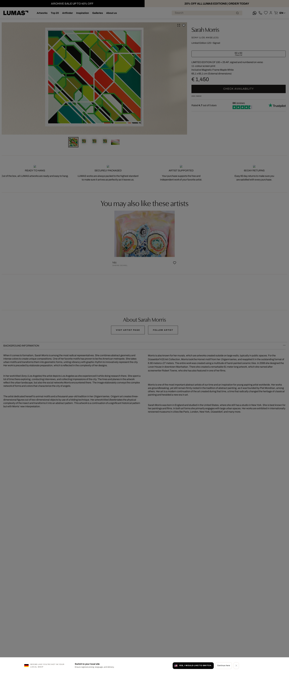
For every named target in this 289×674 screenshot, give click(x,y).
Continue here (223, 665)
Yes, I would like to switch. (195, 665)
